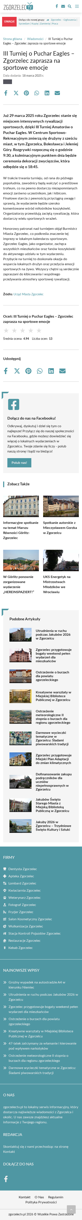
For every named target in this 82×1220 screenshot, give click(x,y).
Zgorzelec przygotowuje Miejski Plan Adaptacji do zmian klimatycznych (54, 759)
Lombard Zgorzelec (22, 883)
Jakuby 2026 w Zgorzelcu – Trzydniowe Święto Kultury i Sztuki (53, 825)
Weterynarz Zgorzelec (24, 897)
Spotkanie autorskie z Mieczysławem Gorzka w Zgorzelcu (60, 528)
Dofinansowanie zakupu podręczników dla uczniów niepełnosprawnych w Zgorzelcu (54, 782)
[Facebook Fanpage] (56, 6)
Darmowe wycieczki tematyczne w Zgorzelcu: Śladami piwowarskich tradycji (52, 738)
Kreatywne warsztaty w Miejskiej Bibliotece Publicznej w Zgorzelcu (53, 696)
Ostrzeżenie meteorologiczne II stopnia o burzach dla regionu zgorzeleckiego (53, 717)
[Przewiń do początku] (71, 1209)
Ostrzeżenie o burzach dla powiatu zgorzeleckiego (52, 676)
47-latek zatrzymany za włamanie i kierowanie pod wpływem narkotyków (42, 1046)
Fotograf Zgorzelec (22, 905)
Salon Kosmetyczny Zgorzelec (30, 919)
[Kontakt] (63, 6)
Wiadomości (35, 39)
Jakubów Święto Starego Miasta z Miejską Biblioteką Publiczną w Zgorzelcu (52, 805)
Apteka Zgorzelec (21, 876)
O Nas (39, 1197)
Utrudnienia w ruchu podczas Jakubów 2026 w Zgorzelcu (53, 634)
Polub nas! (19, 462)
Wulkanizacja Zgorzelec (25, 926)
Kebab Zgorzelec (20, 948)
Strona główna (12, 39)
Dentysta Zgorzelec (22, 869)
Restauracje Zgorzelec (24, 940)
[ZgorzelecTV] (17, 6)
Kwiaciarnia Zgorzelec (24, 890)
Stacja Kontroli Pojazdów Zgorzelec (34, 933)
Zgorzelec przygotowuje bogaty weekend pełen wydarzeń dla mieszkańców (54, 655)
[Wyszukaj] (69, 7)
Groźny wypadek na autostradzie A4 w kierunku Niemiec (37, 985)
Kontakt (9, 1151)
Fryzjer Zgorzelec (20, 912)
